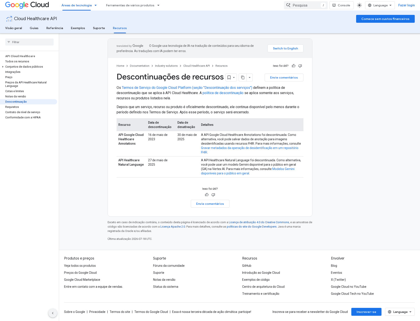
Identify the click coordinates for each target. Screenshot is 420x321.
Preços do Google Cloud (80, 272)
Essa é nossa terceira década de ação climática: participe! (211, 312)
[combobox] (306, 5)
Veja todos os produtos (80, 265)
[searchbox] (29, 42)
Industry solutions (166, 65)
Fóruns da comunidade (169, 265)
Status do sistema (165, 286)
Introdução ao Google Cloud (261, 272)
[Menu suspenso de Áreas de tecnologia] (97, 5)
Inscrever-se (366, 312)
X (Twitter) (338, 279)
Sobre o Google (74, 312)
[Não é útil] (300, 66)
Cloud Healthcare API (35, 18)
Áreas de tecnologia (76, 5)
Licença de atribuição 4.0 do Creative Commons (259, 222)
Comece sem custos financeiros (385, 19)
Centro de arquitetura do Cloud (263, 286)
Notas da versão (164, 279)
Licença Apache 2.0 (172, 226)
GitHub (246, 265)
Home (120, 65)
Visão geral (13, 28)
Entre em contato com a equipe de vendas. (93, 286)
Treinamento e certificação (260, 293)
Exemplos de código (256, 279)
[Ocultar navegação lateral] (52, 313)
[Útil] (293, 66)
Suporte (99, 28)
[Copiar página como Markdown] (243, 77)
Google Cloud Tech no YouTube (352, 293)
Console (344, 5)
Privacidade (97, 312)
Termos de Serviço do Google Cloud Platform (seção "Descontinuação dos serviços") (187, 88)
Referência (54, 28)
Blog (334, 265)
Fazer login (406, 5)
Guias (34, 28)
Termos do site (120, 312)
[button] (28, 66)
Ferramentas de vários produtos (130, 5)
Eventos (336, 272)
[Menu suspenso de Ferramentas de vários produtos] (159, 5)
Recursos (120, 28)
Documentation (139, 65)
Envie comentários (284, 77)
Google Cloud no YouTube (348, 286)
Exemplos (78, 28)
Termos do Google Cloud (151, 312)
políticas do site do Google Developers (251, 226)
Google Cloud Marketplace (82, 279)
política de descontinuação (223, 93)
